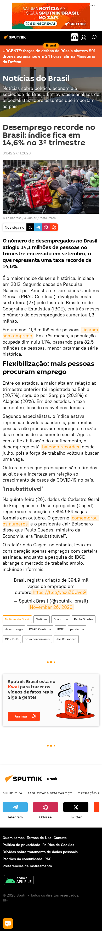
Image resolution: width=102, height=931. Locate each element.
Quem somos (14, 837)
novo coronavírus (37, 639)
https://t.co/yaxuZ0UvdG (59, 592)
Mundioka (12, 793)
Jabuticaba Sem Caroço (49, 793)
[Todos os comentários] (8, 923)
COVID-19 (12, 639)
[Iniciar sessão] (83, 37)
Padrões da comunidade (22, 859)
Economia (61, 619)
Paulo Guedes (83, 619)
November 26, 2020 (51, 607)
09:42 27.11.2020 (17, 153)
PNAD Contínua (40, 629)
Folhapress (13, 218)
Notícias (41, 619)
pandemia (77, 629)
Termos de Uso (39, 837)
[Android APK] (18, 881)
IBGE (60, 629)
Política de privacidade (21, 844)
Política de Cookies (58, 844)
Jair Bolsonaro (66, 639)
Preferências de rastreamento (27, 866)
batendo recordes (60, 447)
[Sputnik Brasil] (16, 39)
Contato (60, 837)
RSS (48, 859)
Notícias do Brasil (17, 619)
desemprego (14, 629)
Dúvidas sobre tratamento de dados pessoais (40, 851)
